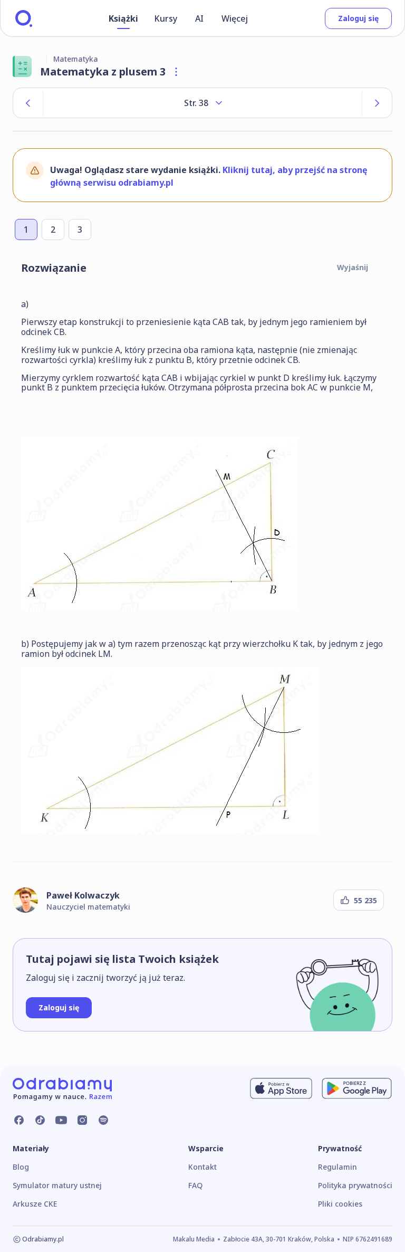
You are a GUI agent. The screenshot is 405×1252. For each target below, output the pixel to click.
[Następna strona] (377, 103)
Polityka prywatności (355, 1185)
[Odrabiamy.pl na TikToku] (40, 1120)
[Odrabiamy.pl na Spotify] (103, 1120)
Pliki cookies (340, 1204)
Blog (21, 1167)
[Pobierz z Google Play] (356, 1088)
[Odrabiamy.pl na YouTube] (61, 1120)
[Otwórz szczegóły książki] (176, 71)
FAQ (195, 1185)
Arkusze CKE (35, 1204)
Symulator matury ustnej (57, 1185)
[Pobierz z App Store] (281, 1088)
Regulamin (337, 1167)
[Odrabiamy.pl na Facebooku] (19, 1120)
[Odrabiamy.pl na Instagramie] (82, 1120)
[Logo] (23, 18)
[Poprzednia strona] (28, 103)
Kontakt (202, 1167)
